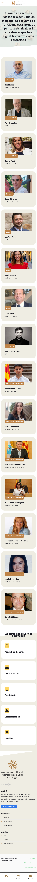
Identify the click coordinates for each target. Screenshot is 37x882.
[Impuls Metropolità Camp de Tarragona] (18, 3)
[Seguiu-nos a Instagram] (3, 784)
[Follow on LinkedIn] (6, 354)
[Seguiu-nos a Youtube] (9, 784)
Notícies (6, 836)
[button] (2, 3)
